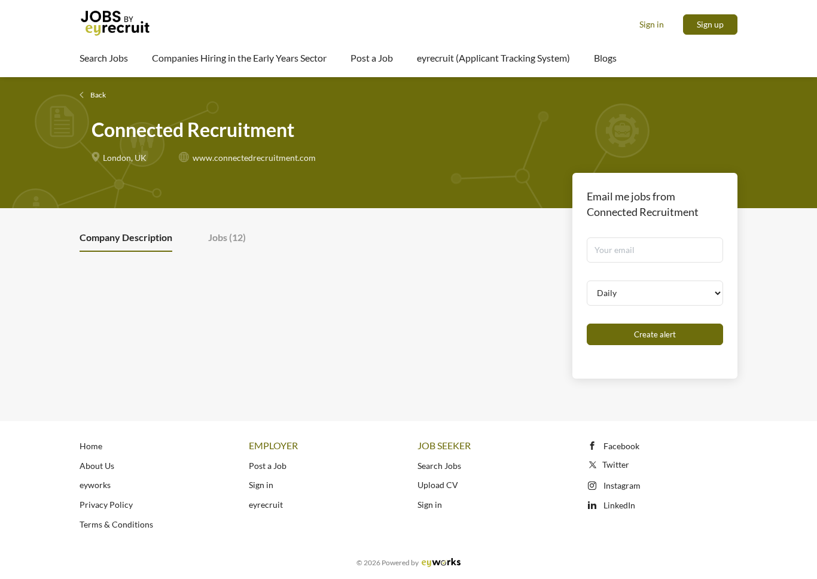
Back (97, 94)
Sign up (710, 24)
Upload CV (437, 485)
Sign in (651, 24)
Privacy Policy (106, 504)
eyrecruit (266, 504)
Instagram (622, 485)
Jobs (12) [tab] (227, 237)
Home (91, 446)
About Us (97, 466)
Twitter (615, 464)
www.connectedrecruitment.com (254, 158)
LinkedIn (619, 505)
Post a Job (267, 466)
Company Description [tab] (126, 237)
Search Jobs (439, 466)
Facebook (621, 446)
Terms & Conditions (116, 524)
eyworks (95, 485)
